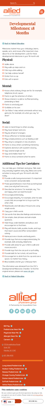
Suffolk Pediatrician (12, 381)
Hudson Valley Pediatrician (15, 369)
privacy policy (38, 395)
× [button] (42, 388)
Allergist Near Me (13, 336)
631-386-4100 (8, 355)
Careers (9, 339)
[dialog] (22, 396)
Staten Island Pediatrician (15, 378)
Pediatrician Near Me (15, 329)
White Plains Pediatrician (15, 384)
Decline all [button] (33, 401)
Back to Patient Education (14, 43)
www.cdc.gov (29, 271)
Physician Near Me (13, 333)
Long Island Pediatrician (14, 365)
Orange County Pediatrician (16, 375)
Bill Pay (9, 326)
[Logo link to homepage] (22, 306)
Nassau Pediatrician (12, 372)
